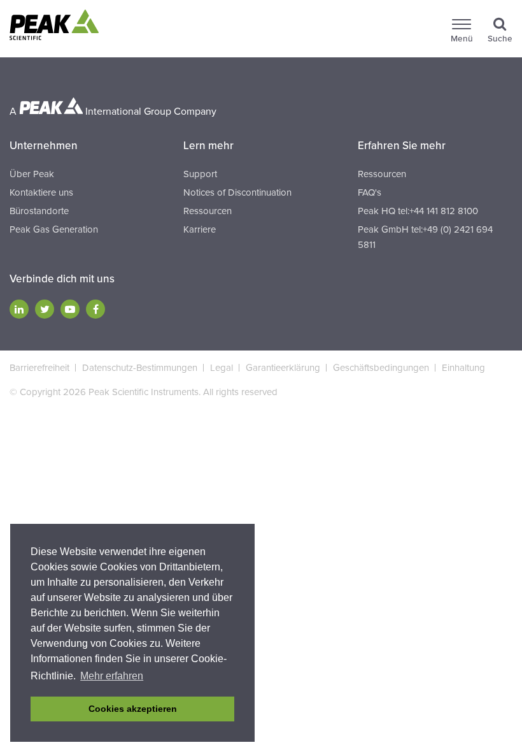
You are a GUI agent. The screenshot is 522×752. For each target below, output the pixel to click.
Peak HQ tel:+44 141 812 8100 (418, 211)
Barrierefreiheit (39, 367)
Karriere (199, 229)
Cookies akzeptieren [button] (132, 709)
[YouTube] (70, 309)
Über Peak (32, 174)
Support (200, 174)
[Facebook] (95, 309)
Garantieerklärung (283, 367)
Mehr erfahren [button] (111, 675)
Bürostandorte (39, 211)
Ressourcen (207, 211)
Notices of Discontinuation (237, 192)
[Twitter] (44, 309)
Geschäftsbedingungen (381, 367)
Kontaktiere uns (41, 192)
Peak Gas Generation (54, 229)
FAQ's (369, 192)
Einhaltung (463, 367)
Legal (221, 367)
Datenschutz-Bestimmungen (139, 367)
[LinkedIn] (19, 309)
